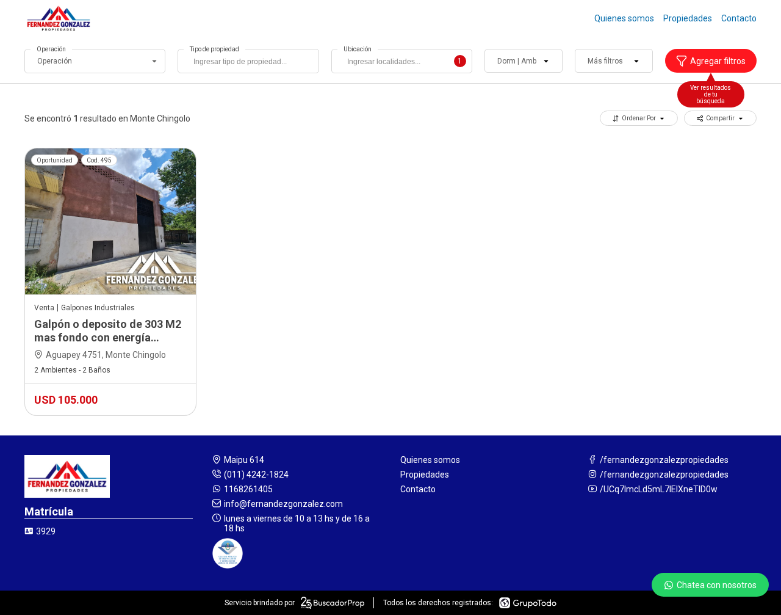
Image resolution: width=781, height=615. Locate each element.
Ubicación (358, 49)
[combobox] (248, 61)
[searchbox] (251, 62)
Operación (51, 49)
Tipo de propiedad (214, 49)
